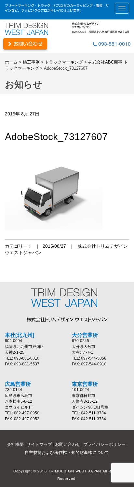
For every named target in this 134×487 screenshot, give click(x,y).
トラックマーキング (64, 62)
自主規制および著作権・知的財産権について (67, 452)
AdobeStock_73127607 (56, 136)
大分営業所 (85, 335)
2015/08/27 (54, 246)
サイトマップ (39, 444)
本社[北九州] (19, 335)
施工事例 (31, 62)
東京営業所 (85, 384)
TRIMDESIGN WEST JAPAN (67, 297)
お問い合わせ (27, 44)
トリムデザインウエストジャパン (29, 29)
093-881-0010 (114, 43)
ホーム (11, 62)
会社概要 (15, 444)
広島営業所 (18, 384)
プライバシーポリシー (104, 444)
